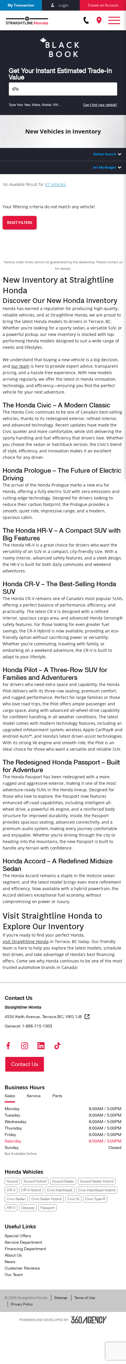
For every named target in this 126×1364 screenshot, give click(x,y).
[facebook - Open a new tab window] (8, 1045)
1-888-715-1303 (37, 1026)
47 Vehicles (55, 184)
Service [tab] (34, 1095)
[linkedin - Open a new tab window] (41, 1045)
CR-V (11, 1190)
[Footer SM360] (89, 1319)
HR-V (11, 1208)
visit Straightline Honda (26, 941)
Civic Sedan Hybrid (46, 1199)
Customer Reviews (22, 1268)
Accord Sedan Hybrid (96, 1181)
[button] (21, 5)
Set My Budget (104, 167)
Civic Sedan (16, 1199)
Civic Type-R (95, 1199)
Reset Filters (19, 222)
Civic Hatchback (59, 1190)
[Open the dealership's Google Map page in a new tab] (99, 20)
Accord (12, 1181)
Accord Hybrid (35, 1181)
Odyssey (28, 1208)
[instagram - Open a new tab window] (24, 1045)
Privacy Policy (22, 1304)
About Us (13, 1255)
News (10, 1261)
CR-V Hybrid (31, 1190)
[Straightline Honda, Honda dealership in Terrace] (27, 20)
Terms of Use (84, 1298)
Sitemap (60, 1298)
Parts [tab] (57, 1095)
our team (20, 366)
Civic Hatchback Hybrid (96, 1190)
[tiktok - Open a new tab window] (57, 1045)
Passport (47, 1208)
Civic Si (73, 1199)
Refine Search (104, 154)
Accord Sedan (63, 1181)
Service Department (23, 1242)
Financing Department (25, 1248)
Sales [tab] (10, 1095)
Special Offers (18, 1235)
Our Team (14, 1274)
